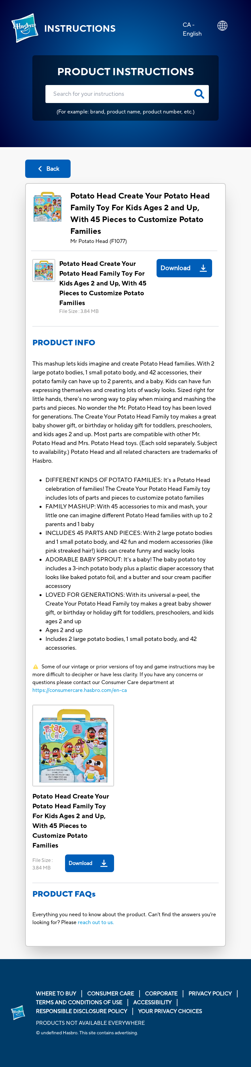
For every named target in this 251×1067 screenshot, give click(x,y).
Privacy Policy (210, 993)
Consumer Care (110, 993)
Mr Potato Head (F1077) (98, 241)
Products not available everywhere (90, 1023)
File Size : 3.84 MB (79, 311)
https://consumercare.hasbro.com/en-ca (79, 690)
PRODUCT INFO (63, 343)
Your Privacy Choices (170, 1011)
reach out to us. (96, 922)
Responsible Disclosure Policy (81, 1011)
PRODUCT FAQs (64, 894)
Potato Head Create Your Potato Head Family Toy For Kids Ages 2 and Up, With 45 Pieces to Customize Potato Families (140, 213)
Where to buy (56, 993)
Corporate (161, 993)
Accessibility (152, 1002)
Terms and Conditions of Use (79, 1002)
